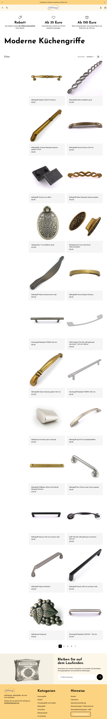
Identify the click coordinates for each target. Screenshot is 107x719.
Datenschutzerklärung (78, 703)
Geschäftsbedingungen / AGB (81, 709)
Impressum (74, 700)
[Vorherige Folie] (2, 2)
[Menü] (2, 7)
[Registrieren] (100, 677)
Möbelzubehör (42, 713)
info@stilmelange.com (11, 703)
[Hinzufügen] (62, 93)
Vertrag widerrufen (80, 714)
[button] (91, 56)
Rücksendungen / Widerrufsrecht (82, 706)
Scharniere (41, 709)
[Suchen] (7, 7)
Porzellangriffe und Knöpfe (47, 703)
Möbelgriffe (41, 706)
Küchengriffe (42, 696)
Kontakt (73, 696)
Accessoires (42, 716)
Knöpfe (40, 700)
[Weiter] (75, 646)
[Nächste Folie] (104, 2)
